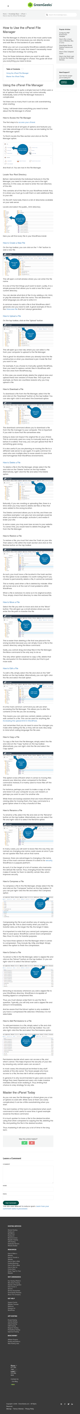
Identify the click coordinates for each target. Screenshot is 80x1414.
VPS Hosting (12, 1242)
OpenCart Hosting (13, 1332)
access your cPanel (26, 122)
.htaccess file (11, 309)
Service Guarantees (14, 1291)
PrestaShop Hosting (14, 1330)
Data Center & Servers (12, 1288)
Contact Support (64, 82)
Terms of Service (18, 1409)
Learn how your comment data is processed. (26, 1207)
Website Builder (12, 1246)
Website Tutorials (13, 1304)
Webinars (11, 1306)
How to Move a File (11, 602)
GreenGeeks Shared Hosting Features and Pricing (66, 47)
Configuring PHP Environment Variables (64, 34)
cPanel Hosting (12, 1324)
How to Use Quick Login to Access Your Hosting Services (66, 58)
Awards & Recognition (14, 1285)
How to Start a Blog (14, 1265)
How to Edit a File (10, 668)
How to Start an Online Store (12, 1268)
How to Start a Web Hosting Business (14, 1262)
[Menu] (8, 6)
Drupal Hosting (12, 1320)
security (49, 860)
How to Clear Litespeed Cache (66, 52)
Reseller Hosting (13, 1240)
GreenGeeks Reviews (14, 1293)
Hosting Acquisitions (14, 1341)
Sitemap (8, 1409)
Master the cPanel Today (15, 76)
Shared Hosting (12, 1230)
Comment (6, 1164)
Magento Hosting (13, 1328)
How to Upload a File (12, 316)
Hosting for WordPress (11, 1233)
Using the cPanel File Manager (17, 73)
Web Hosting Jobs (13, 1343)
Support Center (12, 1302)
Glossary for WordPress (11, 1309)
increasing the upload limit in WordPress (20, 721)
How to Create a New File (14, 242)
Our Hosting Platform (14, 1281)
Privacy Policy (29, 1409)
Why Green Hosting (14, 1283)
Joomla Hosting (12, 1322)
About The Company (14, 1294)
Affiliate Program (13, 1339)
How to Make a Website (12, 1254)
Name (5, 1186)
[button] (7, 4)
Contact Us (14, 1379)
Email (5, 1194)
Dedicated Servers (13, 1244)
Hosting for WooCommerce (12, 1237)
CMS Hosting (12, 1326)
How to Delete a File (11, 462)
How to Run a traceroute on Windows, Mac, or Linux (66, 41)
